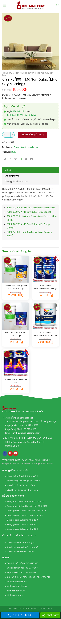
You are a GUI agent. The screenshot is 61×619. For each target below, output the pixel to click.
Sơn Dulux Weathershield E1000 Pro (45, 334)
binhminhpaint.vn (16, 591)
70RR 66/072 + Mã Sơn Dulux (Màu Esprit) (29, 212)
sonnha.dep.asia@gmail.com (26, 433)
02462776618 (12, 446)
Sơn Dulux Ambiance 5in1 (16, 381)
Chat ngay (52, 615)
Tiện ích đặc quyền (24, 73)
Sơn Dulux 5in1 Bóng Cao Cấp (15, 334)
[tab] (30, 170)
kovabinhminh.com (17, 582)
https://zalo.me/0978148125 (21, 115)
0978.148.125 (17, 112)
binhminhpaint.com (17, 586)
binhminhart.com (16, 595)
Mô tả (7, 170)
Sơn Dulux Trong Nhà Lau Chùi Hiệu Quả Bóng (16, 287)
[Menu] (4, 5)
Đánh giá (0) (11, 176)
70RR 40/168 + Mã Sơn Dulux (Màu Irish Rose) (31, 208)
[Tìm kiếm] (57, 5)
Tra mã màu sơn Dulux (26, 147)
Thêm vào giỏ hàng (32, 134)
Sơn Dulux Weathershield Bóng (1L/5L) (45, 287)
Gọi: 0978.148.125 (22, 615)
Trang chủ (7, 73)
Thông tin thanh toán (16, 181)
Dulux (14, 152)
